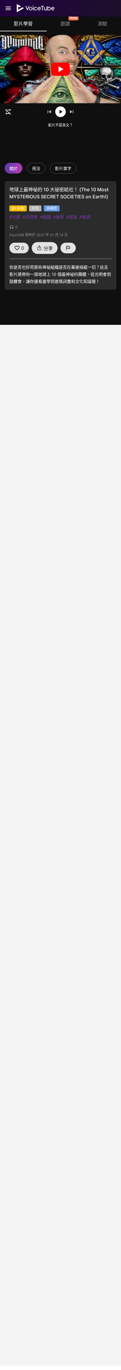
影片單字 (63, 168)
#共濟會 (30, 216)
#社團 (14, 216)
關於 (13, 168)
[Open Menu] (8, 8)
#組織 (45, 216)
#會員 (85, 216)
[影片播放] (60, 69)
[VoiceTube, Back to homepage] (35, 8)
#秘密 (58, 216)
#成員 (71, 216)
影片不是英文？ (60, 125)
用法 (36, 168)
